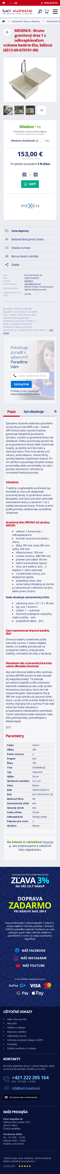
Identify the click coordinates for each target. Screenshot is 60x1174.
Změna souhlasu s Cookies (21, 1048)
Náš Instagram (34, 958)
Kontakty (12, 1044)
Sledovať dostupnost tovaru (27, 239)
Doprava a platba (16, 1031)
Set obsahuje (35, 411)
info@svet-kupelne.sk (26, 1088)
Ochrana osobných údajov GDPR (25, 1040)
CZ (10, 2)
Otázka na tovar (20, 248)
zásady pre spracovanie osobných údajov (25, 392)
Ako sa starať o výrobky (24, 256)
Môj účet (12, 1023)
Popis (11, 411)
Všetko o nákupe (16, 1027)
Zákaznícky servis (16, 1035)
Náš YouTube (34, 965)
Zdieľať (15, 265)
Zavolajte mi (21, 384)
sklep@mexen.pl (32, 283)
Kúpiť (32, 184)
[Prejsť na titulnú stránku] (17, 12)
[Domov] (4, 2)
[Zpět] (7, 32)
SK (15, 2)
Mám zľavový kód (16, 1019)
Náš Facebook (33, 950)
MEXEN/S (28, 281)
